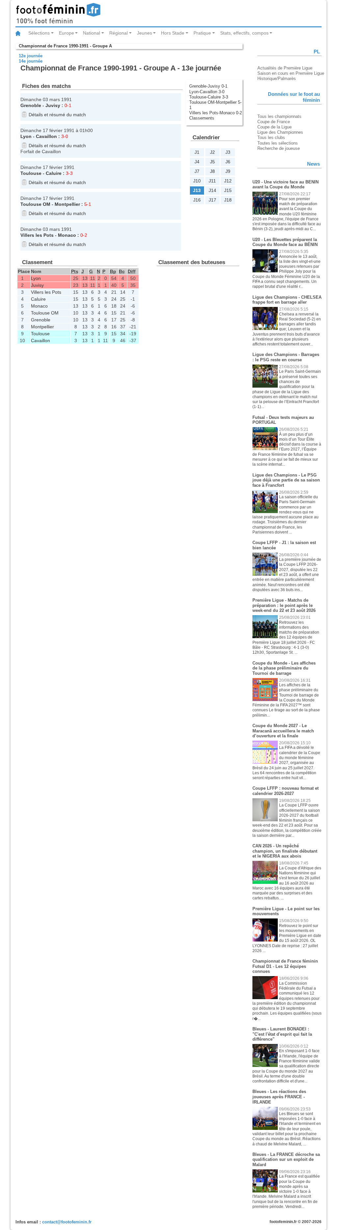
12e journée (30, 55)
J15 (228, 190)
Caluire (54, 173)
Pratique (202, 33)
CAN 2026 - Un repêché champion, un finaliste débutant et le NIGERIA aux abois (284, 851)
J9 (227, 171)
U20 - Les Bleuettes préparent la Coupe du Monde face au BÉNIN (285, 242)
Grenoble (30, 105)
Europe (66, 33)
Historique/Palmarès (276, 78)
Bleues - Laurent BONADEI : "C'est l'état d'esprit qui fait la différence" (282, 1034)
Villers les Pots (37, 235)
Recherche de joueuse (278, 148)
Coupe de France (273, 121)
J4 (196, 161)
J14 (212, 190)
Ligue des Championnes (280, 132)
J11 (212, 180)
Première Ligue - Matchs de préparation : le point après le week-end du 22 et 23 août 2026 (284, 605)
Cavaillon (46, 136)
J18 (228, 200)
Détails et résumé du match (57, 114)
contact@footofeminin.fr (66, 1221)
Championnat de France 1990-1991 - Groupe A (65, 45)
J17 (212, 200)
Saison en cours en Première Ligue (290, 73)
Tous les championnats (279, 116)
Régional (118, 33)
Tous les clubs (271, 137)
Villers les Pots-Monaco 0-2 (215, 112)
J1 (196, 152)
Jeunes (144, 33)
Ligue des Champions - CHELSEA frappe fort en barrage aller (287, 300)
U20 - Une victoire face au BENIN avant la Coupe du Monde (285, 184)
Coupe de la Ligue (274, 126)
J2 (212, 152)
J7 (196, 171)
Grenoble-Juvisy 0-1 (208, 86)
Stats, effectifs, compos (244, 33)
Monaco (67, 235)
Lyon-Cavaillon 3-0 (206, 91)
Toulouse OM (35, 204)
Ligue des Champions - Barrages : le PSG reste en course (285, 357)
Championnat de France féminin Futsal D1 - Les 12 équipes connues (285, 966)
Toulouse (30, 173)
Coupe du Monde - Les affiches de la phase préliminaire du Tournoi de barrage (284, 668)
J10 (197, 180)
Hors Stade (172, 33)
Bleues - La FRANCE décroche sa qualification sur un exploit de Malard (286, 1159)
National (91, 33)
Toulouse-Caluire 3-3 (208, 97)
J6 (227, 161)
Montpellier (67, 204)
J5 (212, 161)
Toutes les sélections (277, 143)
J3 (227, 152)
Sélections (39, 33)
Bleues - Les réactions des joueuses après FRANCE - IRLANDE (279, 1096)
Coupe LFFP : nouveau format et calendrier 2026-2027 (285, 791)
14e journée (30, 61)
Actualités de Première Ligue (284, 68)
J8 (212, 171)
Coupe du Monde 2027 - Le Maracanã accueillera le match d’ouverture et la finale (283, 730)
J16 (197, 200)
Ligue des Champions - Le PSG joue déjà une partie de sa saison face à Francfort (286, 480)
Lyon (26, 136)
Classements (201, 118)
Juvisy (52, 105)
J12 (228, 180)
